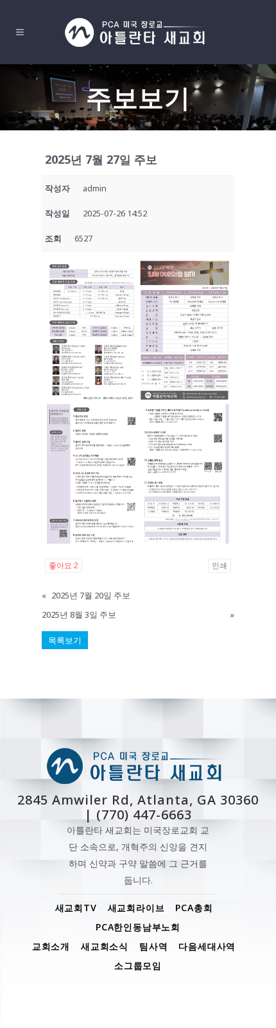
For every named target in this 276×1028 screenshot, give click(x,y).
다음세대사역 (207, 946)
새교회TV (76, 908)
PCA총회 (193, 908)
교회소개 (51, 946)
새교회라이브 (136, 908)
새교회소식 (104, 946)
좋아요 (63, 565)
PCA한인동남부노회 (138, 927)
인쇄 (219, 565)
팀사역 (153, 946)
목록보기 (65, 640)
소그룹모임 (138, 965)
